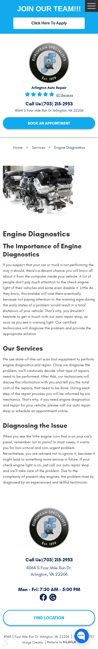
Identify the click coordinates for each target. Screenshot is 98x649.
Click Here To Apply (49, 23)
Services (38, 147)
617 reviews (64, 95)
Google (53, 596)
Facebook (43, 596)
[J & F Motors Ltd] (49, 63)
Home (18, 147)
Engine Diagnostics (69, 147)
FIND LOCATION (49, 618)
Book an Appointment (49, 123)
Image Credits (33, 642)
